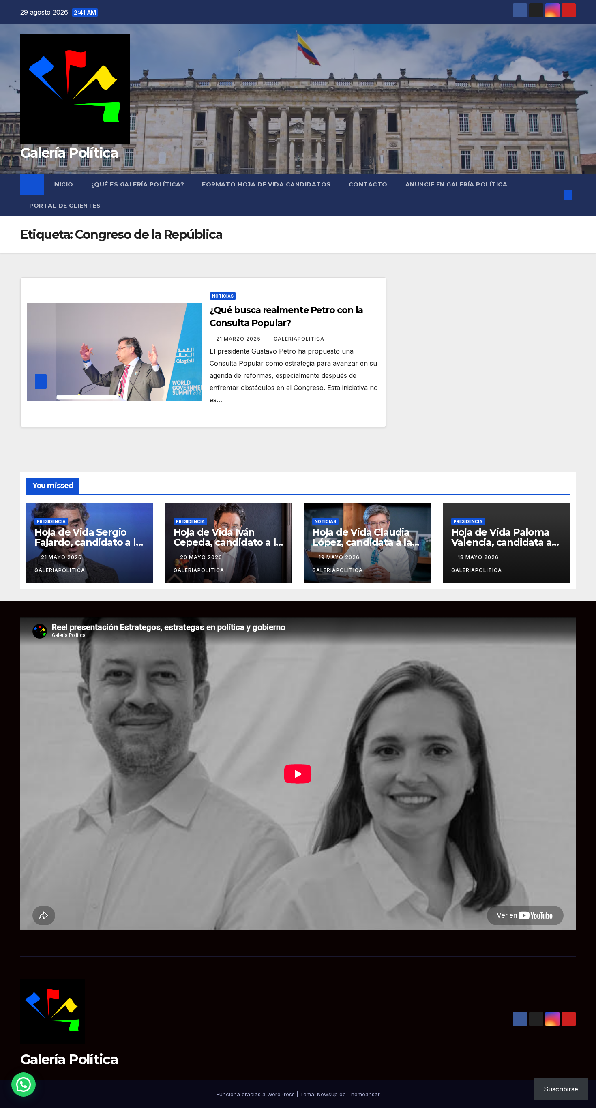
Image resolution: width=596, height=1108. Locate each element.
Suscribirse (561, 1089)
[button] (554, 195)
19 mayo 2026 (340, 557)
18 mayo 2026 (479, 557)
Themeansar (363, 1094)
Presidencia (51, 521)
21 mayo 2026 (62, 557)
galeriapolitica (299, 339)
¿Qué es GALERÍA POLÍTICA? (137, 184)
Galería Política (69, 152)
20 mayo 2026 (202, 557)
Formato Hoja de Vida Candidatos (266, 184)
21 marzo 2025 (239, 339)
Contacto (368, 184)
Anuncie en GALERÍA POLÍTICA (456, 184)
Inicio (63, 184)
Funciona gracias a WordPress (256, 1094)
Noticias (223, 296)
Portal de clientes (65, 205)
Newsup (327, 1094)
